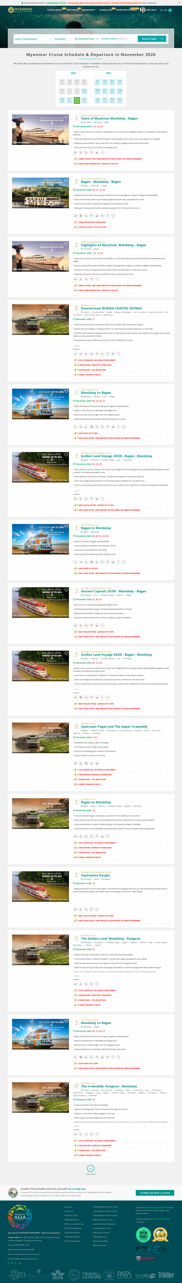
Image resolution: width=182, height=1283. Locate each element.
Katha (146, 730)
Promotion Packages (126, 10)
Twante (89, 945)
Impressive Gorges (95, 875)
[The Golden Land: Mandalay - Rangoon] (40, 949)
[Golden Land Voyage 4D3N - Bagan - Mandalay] (40, 665)
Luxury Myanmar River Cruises (105, 1211)
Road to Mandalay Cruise (93, 115)
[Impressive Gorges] (40, 886)
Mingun (97, 396)
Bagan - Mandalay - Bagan (101, 181)
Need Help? (151, 10)
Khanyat (137, 730)
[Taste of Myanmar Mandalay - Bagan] (40, 129)
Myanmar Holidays (100, 1241)
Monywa (97, 122)
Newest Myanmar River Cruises (105, 1207)
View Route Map (60, 142)
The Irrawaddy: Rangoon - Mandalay (109, 1086)
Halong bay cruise (100, 1237)
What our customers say (74, 1224)
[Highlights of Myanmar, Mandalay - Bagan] (40, 256)
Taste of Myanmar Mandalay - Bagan (109, 118)
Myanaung (137, 1090)
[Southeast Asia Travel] (20, 1216)
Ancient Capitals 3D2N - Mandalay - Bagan (113, 591)
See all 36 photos (22, 332)
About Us (68, 1207)
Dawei (109, 312)
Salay (93, 806)
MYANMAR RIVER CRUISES (153, 1207)
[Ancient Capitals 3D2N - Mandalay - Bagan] (40, 602)
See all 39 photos (22, 480)
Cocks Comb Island (92, 315)
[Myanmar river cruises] (24, 9)
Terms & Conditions (72, 1241)
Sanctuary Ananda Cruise (93, 179)
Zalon (128, 1090)
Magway (133, 942)
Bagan (106, 122)
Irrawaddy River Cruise (102, 1228)
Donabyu (119, 1090)
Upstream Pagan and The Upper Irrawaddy (114, 726)
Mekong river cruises (101, 1232)
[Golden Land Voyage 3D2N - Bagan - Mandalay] (40, 467)
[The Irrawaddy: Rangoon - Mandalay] (40, 1097)
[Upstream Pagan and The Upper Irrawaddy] (40, 737)
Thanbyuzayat (98, 312)
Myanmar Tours (99, 1245)
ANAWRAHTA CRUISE (56, 3)
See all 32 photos (22, 142)
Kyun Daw (156, 730)
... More (76, 345)
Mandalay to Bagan (96, 392)
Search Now (149, 38)
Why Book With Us (72, 1219)
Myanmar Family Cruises (103, 1219)
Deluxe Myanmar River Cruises (105, 1215)
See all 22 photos (22, 206)
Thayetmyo (157, 1090)
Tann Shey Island (156, 312)
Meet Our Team (71, 1215)
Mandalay (87, 122)
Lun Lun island (140, 312)
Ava (104, 396)
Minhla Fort (78, 1092)
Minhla (143, 942)
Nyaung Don (106, 1090)
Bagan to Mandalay (96, 528)
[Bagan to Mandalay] (40, 539)
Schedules (104, 10)
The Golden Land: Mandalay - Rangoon (110, 938)
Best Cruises (72, 10)
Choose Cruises (54, 10)
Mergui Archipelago (123, 312)
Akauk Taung (160, 942)
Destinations (88, 10)
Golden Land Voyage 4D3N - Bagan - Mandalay (116, 654)
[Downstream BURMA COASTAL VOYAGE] (40, 319)
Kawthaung (108, 315)
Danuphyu (77, 945)
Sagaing (127, 806)
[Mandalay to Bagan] (40, 403)
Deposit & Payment (72, 1232)
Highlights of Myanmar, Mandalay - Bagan (113, 245)
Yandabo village (107, 460)
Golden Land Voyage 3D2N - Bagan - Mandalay (116, 456)
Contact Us (69, 1211)
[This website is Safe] (145, 1259)
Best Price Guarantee (73, 1228)
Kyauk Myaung (125, 730)
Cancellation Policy (72, 1237)
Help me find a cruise (156, 1192)
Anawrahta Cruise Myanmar (104, 1224)
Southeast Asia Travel (161, 1219)
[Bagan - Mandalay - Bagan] (40, 192)
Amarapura (111, 730)
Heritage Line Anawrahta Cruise (96, 453)
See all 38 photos (22, 417)
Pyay (150, 942)
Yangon (86, 312)
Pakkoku (94, 460)
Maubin (95, 1090)
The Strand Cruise (89, 390)
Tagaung (76, 733)
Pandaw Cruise (88, 305)
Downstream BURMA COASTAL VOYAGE (111, 308)
